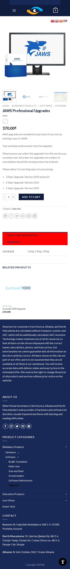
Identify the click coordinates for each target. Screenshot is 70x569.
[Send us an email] (23, 426)
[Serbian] (65, 20)
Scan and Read (16, 471)
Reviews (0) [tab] (13, 242)
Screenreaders (16, 475)
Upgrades (60, 105)
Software (46, 105)
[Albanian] (53, 20)
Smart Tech (8, 506)
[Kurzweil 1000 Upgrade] (17, 288)
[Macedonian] (61, 20)
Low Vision (8, 500)
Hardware (11, 452)
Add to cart (31, 196)
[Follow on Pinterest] (29, 426)
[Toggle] (66, 447)
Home (5, 105)
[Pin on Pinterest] (29, 216)
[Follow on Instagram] (11, 426)
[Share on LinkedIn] (34, 216)
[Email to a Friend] (23, 216)
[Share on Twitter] (17, 216)
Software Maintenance (20, 480)
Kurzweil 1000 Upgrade (13, 308)
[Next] (62, 55)
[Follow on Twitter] (17, 426)
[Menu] (14, 10)
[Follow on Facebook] (5, 426)
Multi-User (14, 466)
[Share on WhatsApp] (5, 216)
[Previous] (8, 55)
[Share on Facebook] (11, 216)
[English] (57, 20)
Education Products (13, 493)
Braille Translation (18, 461)
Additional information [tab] (22, 235)
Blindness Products (24, 105)
